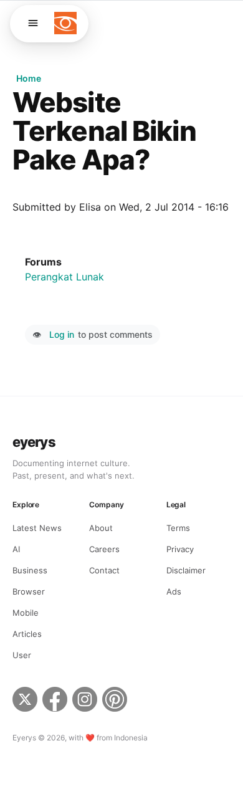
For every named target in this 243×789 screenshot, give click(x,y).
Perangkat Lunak (64, 276)
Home (28, 78)
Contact (104, 570)
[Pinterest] (116, 701)
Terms (178, 528)
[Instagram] (84, 701)
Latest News (37, 528)
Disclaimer (186, 570)
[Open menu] (33, 23)
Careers (104, 549)
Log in (61, 334)
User (21, 655)
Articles (27, 634)
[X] (24, 701)
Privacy (180, 549)
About (101, 528)
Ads (173, 591)
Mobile (25, 613)
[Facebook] (54, 701)
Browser (28, 591)
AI (16, 549)
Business (29, 570)
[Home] (65, 23)
